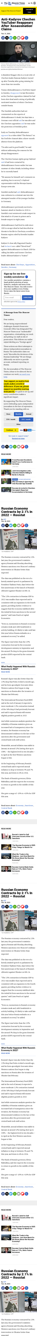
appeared (5, 135)
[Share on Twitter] (7, 38)
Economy (20, 805)
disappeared (15, 93)
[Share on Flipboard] (22, 38)
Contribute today (29, 11)
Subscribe (28, 297)
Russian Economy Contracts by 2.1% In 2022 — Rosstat (16, 511)
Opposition (30, 265)
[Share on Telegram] (11, 38)
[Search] (31, 3)
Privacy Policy (21, 301)
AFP (4, 519)
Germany (12, 267)
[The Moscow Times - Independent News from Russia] (14, 3)
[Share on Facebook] (3, 38)
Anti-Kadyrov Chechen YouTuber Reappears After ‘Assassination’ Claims (18, 24)
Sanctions (29, 805)
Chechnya (20, 265)
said (20, 120)
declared (8, 246)
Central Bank (6, 808)
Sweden (4, 267)
